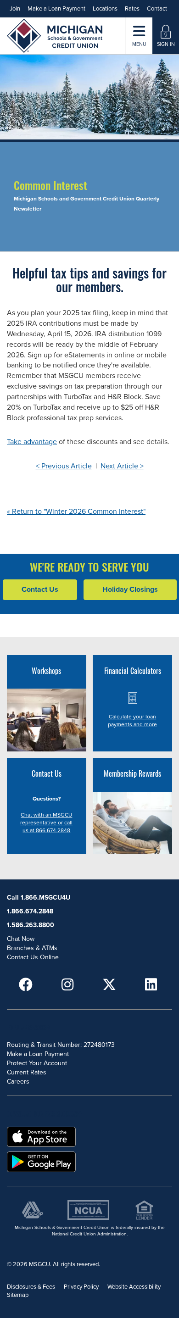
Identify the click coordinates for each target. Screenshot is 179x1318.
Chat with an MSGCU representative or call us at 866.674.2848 (46, 823)
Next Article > (122, 466)
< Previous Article (64, 466)
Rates (132, 8)
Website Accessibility (134, 1286)
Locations (105, 8)
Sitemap (17, 1295)
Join (15, 8)
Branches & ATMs (32, 948)
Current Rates (26, 1072)
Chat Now (20, 939)
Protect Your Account (37, 1063)
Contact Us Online (33, 957)
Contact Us (40, 589)
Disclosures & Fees (31, 1286)
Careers (18, 1081)
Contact (157, 8)
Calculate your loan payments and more (132, 720)
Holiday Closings (130, 589)
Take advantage (32, 441)
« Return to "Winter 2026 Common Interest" (76, 511)
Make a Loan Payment (56, 8)
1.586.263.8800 (30, 925)
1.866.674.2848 (30, 911)
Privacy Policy (81, 1286)
